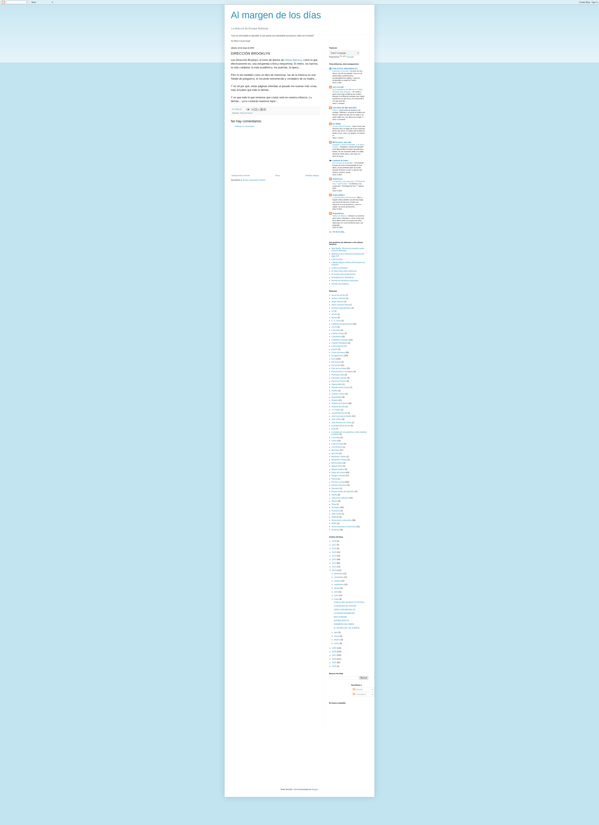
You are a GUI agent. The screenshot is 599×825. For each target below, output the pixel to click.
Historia (334, 400)
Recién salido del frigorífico (343, 491)
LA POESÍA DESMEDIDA (344, 613)
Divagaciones (337, 356)
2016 (334, 548)
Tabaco (334, 501)
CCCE (334, 327)
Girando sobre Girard (340, 387)
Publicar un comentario (244, 126)
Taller (333, 504)
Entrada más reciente (241, 175)
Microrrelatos (337, 463)
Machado (335, 450)
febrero (337, 640)
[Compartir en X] (258, 109)
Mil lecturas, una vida (341, 142)
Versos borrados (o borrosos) (343, 527)
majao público (338, 195)
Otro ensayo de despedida (342, 163)
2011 (334, 567)
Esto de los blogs (338, 368)
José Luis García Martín (341, 416)
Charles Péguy (337, 333)
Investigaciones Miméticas (342, 277)
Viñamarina (337, 179)
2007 (334, 655)
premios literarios (338, 485)
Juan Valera (336, 419)
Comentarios (360, 694)
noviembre (339, 577)
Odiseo (335, 110)
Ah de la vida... (338, 232)
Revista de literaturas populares (344, 280)
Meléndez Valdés (338, 456)
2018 (334, 541)
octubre (337, 581)
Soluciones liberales (340, 498)
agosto (337, 588)
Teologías (335, 507)
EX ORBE (336, 124)
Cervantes (335, 330)
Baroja (334, 317)
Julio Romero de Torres (341, 422)
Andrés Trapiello (338, 298)
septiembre (339, 584)
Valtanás (335, 517)
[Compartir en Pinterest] (264, 109)
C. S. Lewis (336, 321)
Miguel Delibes (337, 469)
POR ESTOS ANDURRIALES (345, 69)
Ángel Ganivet (337, 302)
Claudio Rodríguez (339, 343)
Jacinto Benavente (339, 413)
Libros (334, 441)
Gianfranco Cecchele (340, 71)
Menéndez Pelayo (339, 460)
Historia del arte (338, 407)
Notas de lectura (246, 113)
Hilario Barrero (293, 59)
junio (336, 595)
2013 (334, 559)
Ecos (333, 359)
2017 (334, 545)
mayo (336, 599)
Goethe (334, 391)
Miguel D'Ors (336, 466)
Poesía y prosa (337, 482)
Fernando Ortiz (337, 375)
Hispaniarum (338, 213)
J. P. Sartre (335, 410)
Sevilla (334, 495)
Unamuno (335, 511)
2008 (334, 652)
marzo (337, 636)
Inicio (277, 175)
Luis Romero (336, 447)
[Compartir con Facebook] (261, 109)
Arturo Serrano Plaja (340, 305)
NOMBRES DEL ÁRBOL (344, 624)
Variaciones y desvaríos (341, 520)
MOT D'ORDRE (340, 617)
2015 (334, 552)
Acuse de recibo (338, 295)
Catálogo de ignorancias (341, 324)
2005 (334, 662)
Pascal (334, 479)
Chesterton (336, 336)
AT (332, 311)
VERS (334, 523)
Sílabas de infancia (339, 216)
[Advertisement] (275, 151)
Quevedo (335, 488)
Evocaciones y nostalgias (342, 371)
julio (336, 592)
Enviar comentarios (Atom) (254, 180)
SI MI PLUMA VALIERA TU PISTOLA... (350, 602)
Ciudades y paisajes (340, 340)
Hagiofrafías (336, 397)
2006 (334, 659)
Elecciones (336, 362)
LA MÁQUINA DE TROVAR (345, 606)
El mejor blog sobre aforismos (344, 271)
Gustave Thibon (338, 394)
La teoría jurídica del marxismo (344, 197)
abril (336, 632)
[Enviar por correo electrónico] (252, 109)
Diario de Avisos (338, 352)
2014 (334, 556)
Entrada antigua (312, 175)
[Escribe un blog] (255, 109)
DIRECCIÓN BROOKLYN (344, 610)
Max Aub (335, 453)
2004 (334, 666)
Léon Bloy (335, 437)
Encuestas (335, 365)
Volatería (335, 530)
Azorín (334, 314)
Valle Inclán (336, 514)
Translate (350, 57)
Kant (333, 429)
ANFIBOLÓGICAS (341, 620)
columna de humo (340, 160)
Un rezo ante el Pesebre (341, 126)
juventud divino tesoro (340, 426)
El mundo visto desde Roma (343, 274)
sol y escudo (338, 87)
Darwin (334, 349)
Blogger (315, 789)
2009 (334, 648)
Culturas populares (339, 268)
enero (337, 643)
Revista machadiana (340, 284)
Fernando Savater (339, 378)
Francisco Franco (338, 381)
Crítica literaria (337, 346)
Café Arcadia (336, 259)
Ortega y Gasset (338, 476)
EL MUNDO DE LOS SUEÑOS (347, 628)
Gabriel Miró (336, 384)
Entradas (359, 689)
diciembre (338, 574)
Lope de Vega (337, 444)
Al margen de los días (276, 15)
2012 (334, 563)
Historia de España (339, 403)
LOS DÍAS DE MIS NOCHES (344, 108)
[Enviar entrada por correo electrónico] (248, 109)
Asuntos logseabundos (341, 308)
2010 (334, 570)
